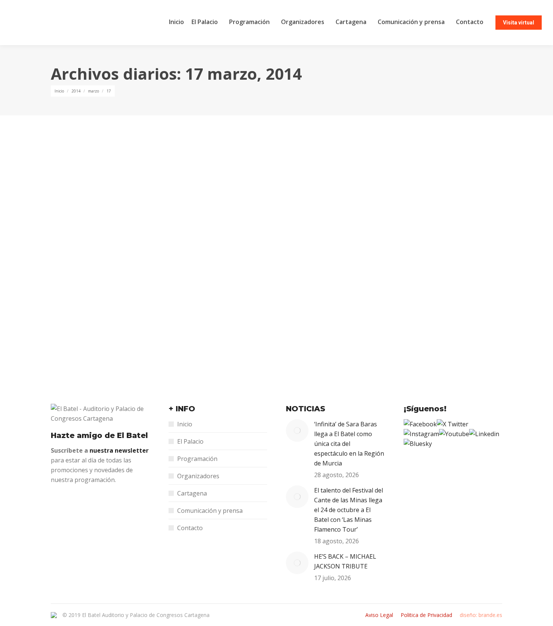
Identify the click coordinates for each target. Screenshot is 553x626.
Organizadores (198, 476)
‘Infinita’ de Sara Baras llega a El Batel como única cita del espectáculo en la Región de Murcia (349, 443)
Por (112, 317)
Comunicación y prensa (210, 510)
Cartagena (192, 493)
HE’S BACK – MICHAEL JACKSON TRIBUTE (345, 561)
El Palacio (190, 441)
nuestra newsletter (119, 450)
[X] (452, 424)
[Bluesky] (418, 444)
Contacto (190, 528)
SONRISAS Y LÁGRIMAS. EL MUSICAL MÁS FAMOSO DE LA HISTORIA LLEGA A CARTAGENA (241, 303)
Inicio (184, 424)
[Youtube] (454, 434)
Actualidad (72, 317)
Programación (197, 459)
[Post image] (297, 430)
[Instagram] (421, 434)
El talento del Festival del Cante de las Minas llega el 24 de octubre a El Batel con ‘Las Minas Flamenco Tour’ (348, 510)
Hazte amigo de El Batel (99, 435)
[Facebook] (420, 424)
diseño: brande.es (481, 614)
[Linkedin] (484, 434)
